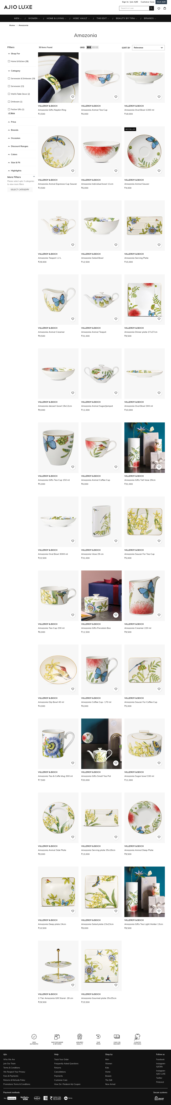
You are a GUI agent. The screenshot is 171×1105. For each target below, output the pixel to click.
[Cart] (164, 8)
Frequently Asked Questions (66, 1063)
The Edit (108, 1080)
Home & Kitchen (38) (19, 61)
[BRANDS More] (155, 18)
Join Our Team (9, 1063)
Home (12, 25)
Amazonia (23, 25)
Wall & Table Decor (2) (20, 94)
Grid (82, 47)
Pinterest (160, 1082)
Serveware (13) (17, 86)
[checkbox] (21, 59)
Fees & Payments (10, 1076)
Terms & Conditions (11, 1068)
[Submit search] (151, 8)
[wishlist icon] (159, 8)
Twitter (159, 1078)
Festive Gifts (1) (17, 109)
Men (107, 1059)
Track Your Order (61, 1059)
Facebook (160, 1059)
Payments (58, 1076)
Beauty (108, 1076)
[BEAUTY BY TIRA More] (136, 18)
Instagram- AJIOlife (161, 1065)
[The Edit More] (108, 18)
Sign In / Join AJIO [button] (130, 2)
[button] (21, 47)
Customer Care (60, 1080)
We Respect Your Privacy (14, 1072)
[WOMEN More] (39, 18)
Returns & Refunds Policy (14, 1080)
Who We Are (9, 1059)
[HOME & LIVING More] (65, 18)
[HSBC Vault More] (88, 18)
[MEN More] (20, 18)
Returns (57, 1068)
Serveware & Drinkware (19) (23, 78)
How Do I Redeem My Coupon (67, 1084)
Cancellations (60, 1072)
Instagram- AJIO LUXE (161, 1072)
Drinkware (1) (16, 102)
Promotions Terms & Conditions (16, 1084)
